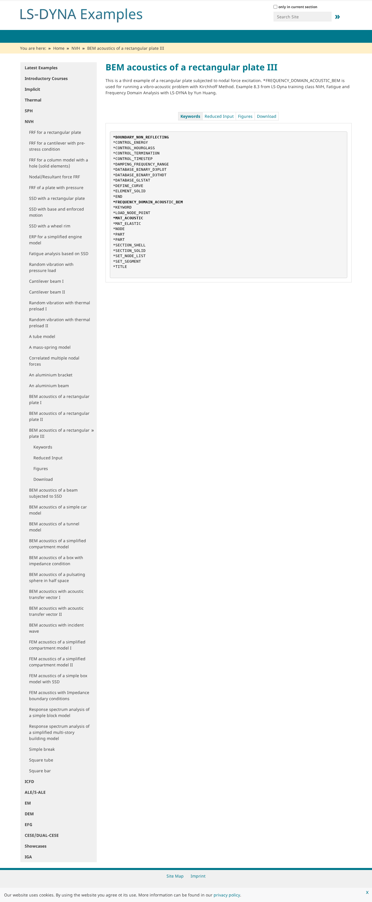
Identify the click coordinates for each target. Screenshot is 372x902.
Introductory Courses (46, 78)
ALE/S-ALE (35, 792)
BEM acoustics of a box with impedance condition (56, 560)
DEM (29, 813)
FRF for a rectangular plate (55, 132)
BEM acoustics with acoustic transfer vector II (56, 611)
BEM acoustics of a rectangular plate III (59, 433)
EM (28, 803)
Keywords (42, 447)
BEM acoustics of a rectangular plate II (59, 416)
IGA (28, 857)
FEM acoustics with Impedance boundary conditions (59, 695)
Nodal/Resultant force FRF (54, 176)
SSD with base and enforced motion (56, 212)
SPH (29, 110)
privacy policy (227, 895)
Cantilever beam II (47, 292)
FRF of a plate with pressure (56, 187)
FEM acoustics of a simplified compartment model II (57, 662)
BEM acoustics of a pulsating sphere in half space (57, 577)
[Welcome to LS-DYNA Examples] (90, 14)
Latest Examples (41, 67)
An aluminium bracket (50, 375)
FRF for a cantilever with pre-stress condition (57, 146)
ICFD (29, 781)
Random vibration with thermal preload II (59, 322)
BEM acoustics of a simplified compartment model (57, 543)
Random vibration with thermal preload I (59, 306)
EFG (28, 824)
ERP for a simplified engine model (55, 239)
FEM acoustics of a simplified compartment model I (57, 645)
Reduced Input (47, 457)
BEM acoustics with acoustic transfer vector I (56, 594)
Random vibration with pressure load (51, 267)
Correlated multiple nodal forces (54, 361)
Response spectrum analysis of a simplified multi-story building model (59, 732)
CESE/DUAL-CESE (42, 835)
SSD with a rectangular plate (57, 198)
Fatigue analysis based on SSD (58, 253)
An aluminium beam (49, 385)
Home (59, 48)
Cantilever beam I (46, 281)
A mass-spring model (50, 347)
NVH (75, 48)
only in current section (297, 6)
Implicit (32, 89)
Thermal (33, 100)
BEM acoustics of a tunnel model (54, 527)
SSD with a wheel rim (49, 226)
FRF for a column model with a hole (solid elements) (58, 163)
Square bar (40, 770)
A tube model (42, 336)
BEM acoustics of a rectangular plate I (59, 399)
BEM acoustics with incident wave (56, 628)
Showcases (35, 846)
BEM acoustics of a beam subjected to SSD (53, 493)
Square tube (41, 760)
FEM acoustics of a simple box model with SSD (58, 678)
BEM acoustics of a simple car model (58, 510)
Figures (40, 468)
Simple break (42, 749)
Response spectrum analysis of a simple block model (59, 712)
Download (43, 479)
